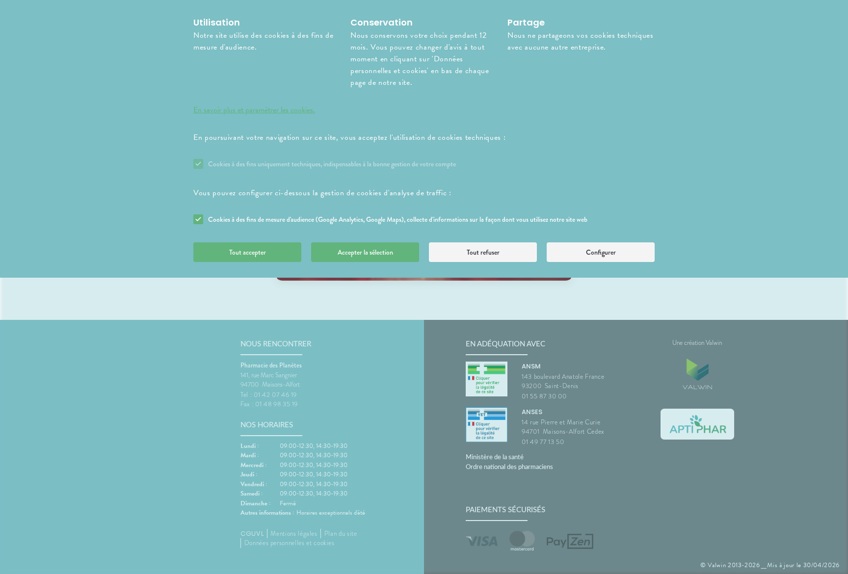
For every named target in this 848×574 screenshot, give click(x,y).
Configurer (601, 252)
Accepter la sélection (365, 252)
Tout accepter (247, 252)
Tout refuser (483, 252)
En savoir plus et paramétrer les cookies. (254, 110)
